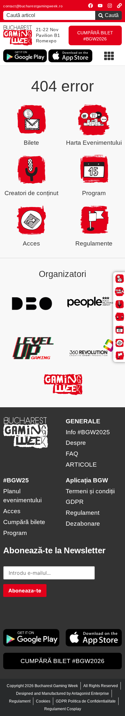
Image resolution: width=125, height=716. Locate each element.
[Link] (119, 5)
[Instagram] (109, 5)
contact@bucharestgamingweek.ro (33, 6)
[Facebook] (90, 5)
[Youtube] (100, 5)
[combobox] (49, 15)
